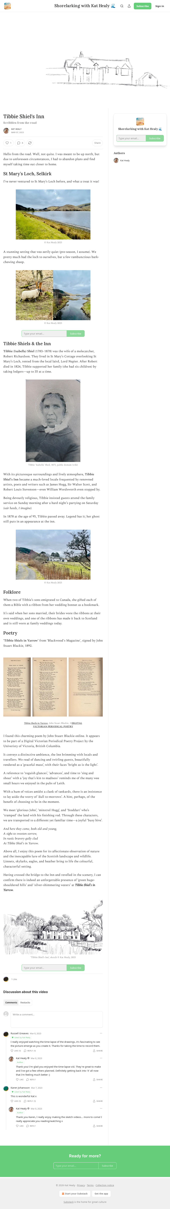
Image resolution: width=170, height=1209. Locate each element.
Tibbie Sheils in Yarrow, (36, 723)
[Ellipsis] (101, 1033)
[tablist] (17, 1002)
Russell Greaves (20, 1033)
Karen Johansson (20, 1087)
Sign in (159, 6)
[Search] (122, 6)
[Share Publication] (129, 6)
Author (20, 1062)
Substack (69, 1201)
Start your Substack (76, 1193)
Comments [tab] (11, 1002)
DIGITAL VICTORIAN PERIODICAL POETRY (57, 724)
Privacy (81, 1185)
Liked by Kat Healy (22, 1037)
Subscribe (142, 6)
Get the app (101, 1193)
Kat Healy (16, 129)
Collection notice (105, 1185)
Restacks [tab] (25, 1002)
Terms (90, 1185)
